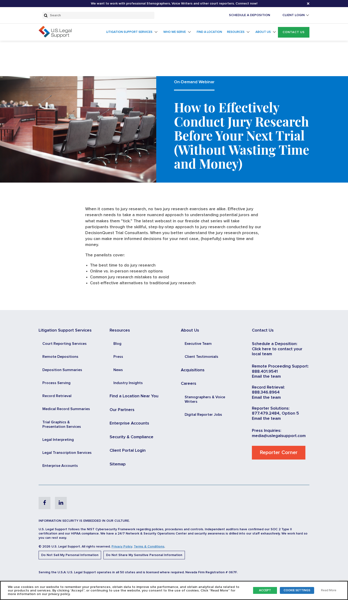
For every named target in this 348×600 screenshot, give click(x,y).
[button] (293, 32)
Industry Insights (128, 383)
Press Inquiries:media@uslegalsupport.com (279, 433)
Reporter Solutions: (271, 408)
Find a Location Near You (134, 396)
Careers (188, 383)
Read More (328, 590)
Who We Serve (174, 32)
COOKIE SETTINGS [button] (297, 590)
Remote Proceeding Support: (280, 366)
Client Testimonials (201, 357)
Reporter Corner (279, 452)
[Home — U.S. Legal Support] (55, 36)
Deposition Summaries (62, 370)
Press (118, 357)
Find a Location (209, 32)
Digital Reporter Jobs (203, 414)
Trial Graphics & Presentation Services (61, 424)
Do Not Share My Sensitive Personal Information (144, 555)
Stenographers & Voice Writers (205, 399)
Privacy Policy (122, 546)
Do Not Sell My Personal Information (69, 555)
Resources (236, 32)
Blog (117, 344)
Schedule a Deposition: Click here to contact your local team (277, 349)
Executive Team (198, 344)
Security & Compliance (131, 437)
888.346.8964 (266, 392)
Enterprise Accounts (60, 466)
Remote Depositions (60, 357)
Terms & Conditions (149, 546)
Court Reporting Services (64, 344)
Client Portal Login (128, 450)
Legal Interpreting (58, 440)
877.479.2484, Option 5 (275, 413)
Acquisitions (193, 370)
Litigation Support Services (129, 32)
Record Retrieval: (268, 387)
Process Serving (56, 383)
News (118, 370)
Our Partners (122, 410)
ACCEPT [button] (265, 590)
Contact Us (294, 32)
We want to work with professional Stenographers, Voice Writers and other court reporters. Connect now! (174, 3)
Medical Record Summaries (66, 409)
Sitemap (118, 464)
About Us (263, 32)
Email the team (266, 376)
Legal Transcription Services (67, 453)
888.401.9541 (265, 371)
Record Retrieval (56, 396)
